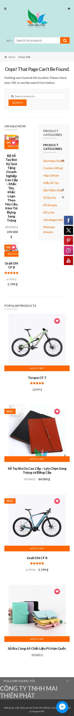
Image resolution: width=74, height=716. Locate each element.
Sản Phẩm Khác (53, 190)
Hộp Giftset (51, 175)
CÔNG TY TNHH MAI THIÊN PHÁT (29, 692)
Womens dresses (49, 229)
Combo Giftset (53, 168)
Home (11, 57)
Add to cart (13, 253)
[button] (37, 19)
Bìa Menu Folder (54, 161)
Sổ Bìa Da (49, 197)
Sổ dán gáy (50, 205)
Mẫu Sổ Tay (51, 183)
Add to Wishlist (13, 143)
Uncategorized (53, 219)
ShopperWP (38, 711)
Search (17, 102)
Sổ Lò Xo (48, 212)
